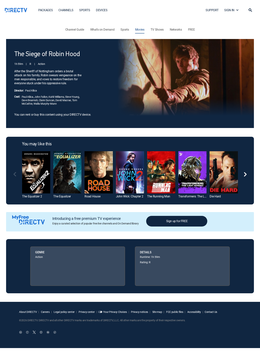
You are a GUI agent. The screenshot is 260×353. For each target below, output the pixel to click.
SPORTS (84, 10)
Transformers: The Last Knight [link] (198, 196)
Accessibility (194, 312)
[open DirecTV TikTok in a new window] (54, 332)
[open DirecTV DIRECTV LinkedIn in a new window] (20, 332)
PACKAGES (45, 10)
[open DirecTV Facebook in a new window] (27, 332)
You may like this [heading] (37, 144)
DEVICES (102, 10)
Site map (157, 312)
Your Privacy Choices (115, 312)
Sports (124, 29)
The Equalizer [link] (62, 196)
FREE (191, 29)
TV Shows (157, 29)
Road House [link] (92, 196)
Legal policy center (64, 312)
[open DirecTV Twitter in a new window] (34, 332)
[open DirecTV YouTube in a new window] (47, 332)
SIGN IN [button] (229, 10)
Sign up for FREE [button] (177, 221)
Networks (176, 29)
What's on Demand (102, 29)
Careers (45, 312)
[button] (250, 10)
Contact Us (211, 312)
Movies (139, 29)
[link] (36, 172)
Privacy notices (139, 312)
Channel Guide (74, 29)
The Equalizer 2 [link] (32, 196)
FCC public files (174, 312)
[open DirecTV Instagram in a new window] (41, 332)
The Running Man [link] (158, 196)
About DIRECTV (28, 312)
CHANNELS (65, 10)
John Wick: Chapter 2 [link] (129, 196)
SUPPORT (212, 10)
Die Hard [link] (215, 196)
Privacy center (86, 312)
